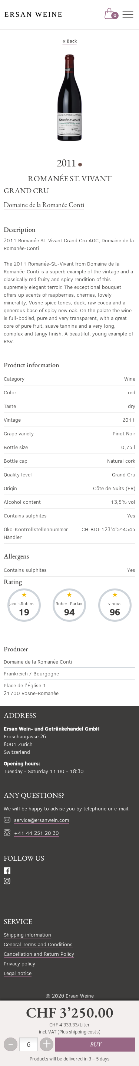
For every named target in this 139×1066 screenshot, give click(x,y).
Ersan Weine (80, 995)
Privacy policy (19, 963)
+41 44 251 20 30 (36, 832)
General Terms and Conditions (38, 944)
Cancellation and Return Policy (39, 953)
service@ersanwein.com (41, 819)
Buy (95, 1044)
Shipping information (27, 934)
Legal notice (18, 972)
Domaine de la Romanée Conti (44, 204)
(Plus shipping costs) (78, 1031)
